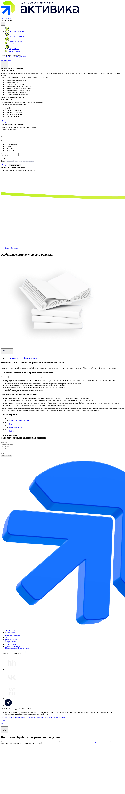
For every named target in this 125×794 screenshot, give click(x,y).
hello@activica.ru (20, 57)
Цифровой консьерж (15, 427)
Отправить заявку (15, 165)
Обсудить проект (6, 60)
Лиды (10, 424)
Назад (7, 122)
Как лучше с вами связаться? (10, 141)
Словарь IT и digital (11, 248)
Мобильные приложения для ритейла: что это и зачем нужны (25, 357)
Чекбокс (11, 431)
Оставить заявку (6, 455)
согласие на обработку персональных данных (19, 161)
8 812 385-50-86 (10, 57)
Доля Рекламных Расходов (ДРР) (19, 420)
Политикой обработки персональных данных (94, 742)
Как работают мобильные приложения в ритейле (21, 358)
